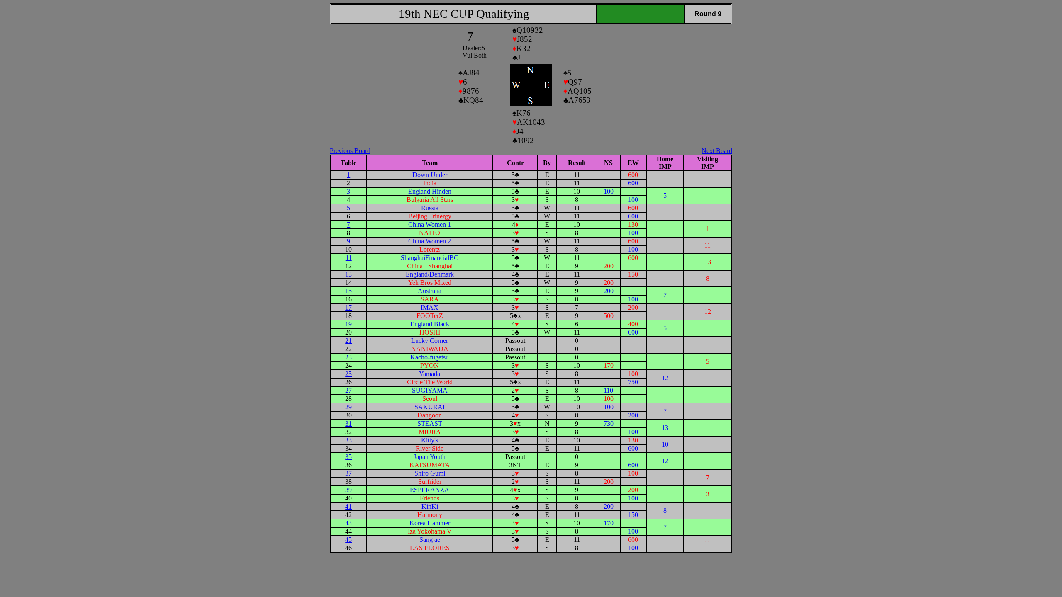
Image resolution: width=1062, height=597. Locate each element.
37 (348, 473)
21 (348, 340)
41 (348, 506)
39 (348, 489)
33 (348, 440)
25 (348, 373)
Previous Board (350, 150)
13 (348, 274)
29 (348, 406)
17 (348, 307)
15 (348, 290)
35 (348, 456)
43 (348, 523)
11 (349, 257)
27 (348, 390)
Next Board (717, 150)
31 (348, 423)
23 (348, 357)
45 (348, 539)
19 (348, 324)
